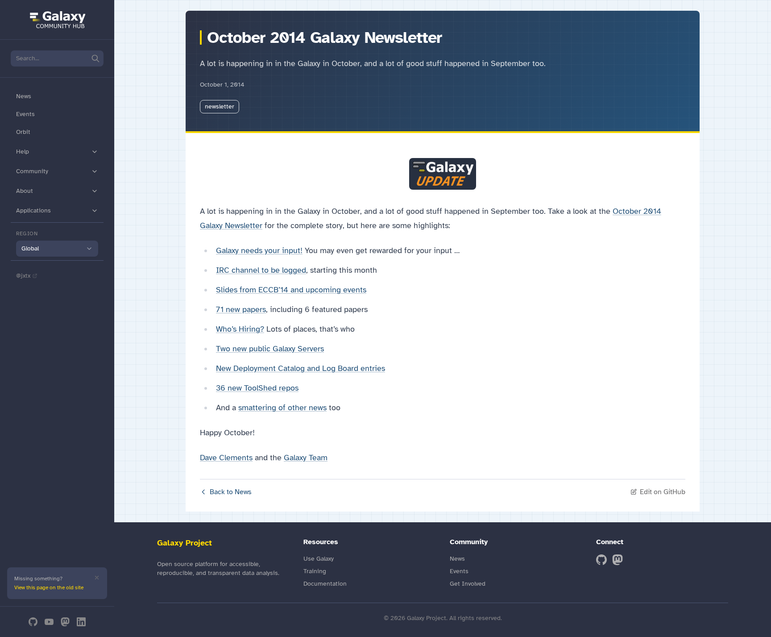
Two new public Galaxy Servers (270, 349)
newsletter (219, 106)
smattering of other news (282, 407)
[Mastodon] (65, 621)
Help (22, 151)
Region (27, 233)
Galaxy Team (305, 457)
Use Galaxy (318, 558)
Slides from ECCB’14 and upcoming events (291, 290)
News (23, 96)
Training (314, 571)
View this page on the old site (48, 587)
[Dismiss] (97, 578)
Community (32, 171)
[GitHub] (33, 621)
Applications (33, 210)
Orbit (23, 132)
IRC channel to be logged (261, 270)
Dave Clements (226, 457)
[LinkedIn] (81, 621)
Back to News (231, 491)
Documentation (325, 583)
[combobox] (57, 249)
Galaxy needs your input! (259, 250)
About (24, 191)
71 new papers (241, 309)
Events (25, 114)
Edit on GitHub (662, 491)
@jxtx (23, 275)
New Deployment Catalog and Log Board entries (300, 368)
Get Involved (467, 583)
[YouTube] (49, 621)
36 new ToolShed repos (257, 388)
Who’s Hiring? (240, 329)
